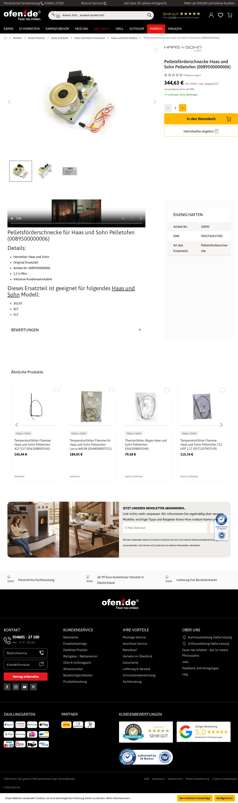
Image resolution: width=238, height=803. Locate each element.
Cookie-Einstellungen (224, 778)
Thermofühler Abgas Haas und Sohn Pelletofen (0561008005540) (146, 444)
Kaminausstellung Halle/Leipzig (210, 637)
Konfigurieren (225, 798)
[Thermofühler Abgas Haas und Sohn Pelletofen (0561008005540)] (146, 406)
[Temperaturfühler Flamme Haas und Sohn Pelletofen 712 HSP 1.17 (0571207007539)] (202, 406)
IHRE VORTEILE (136, 630)
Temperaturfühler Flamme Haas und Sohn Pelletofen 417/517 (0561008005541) (32, 444)
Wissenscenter (73, 669)
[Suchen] (149, 15)
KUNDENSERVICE (78, 630)
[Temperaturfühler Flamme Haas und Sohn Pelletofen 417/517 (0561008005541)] (36, 406)
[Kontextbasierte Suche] (55, 15)
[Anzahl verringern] (168, 108)
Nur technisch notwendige (195, 798)
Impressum (158, 778)
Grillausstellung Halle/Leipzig (208, 643)
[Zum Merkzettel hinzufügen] (156, 50)
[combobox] (104, 15)
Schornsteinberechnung (139, 675)
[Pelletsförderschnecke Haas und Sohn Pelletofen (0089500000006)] (82, 102)
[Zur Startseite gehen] (22, 15)
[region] (82, 114)
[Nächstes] (154, 101)
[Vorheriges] (9, 101)
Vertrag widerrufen (26, 676)
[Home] (5, 38)
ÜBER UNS (191, 630)
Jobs (185, 662)
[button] (21, 171)
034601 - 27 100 (26, 637)
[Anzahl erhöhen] (182, 108)
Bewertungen (25, 330)
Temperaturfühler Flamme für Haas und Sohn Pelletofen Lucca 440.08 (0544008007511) (91, 444)
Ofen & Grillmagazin (77, 662)
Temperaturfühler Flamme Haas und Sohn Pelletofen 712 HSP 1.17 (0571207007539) (201, 444)
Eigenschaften (188, 214)
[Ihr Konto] (211, 15)
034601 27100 (54, 3)
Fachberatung (132, 681)
